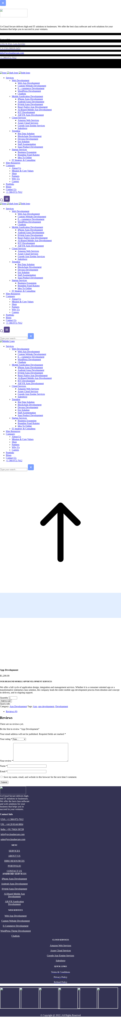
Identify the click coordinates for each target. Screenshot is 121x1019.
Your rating (6, 739)
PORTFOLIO (14, 866)
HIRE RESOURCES (14, 861)
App (35, 706)
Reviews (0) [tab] (11, 711)
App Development (18, 706)
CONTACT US (14, 871)
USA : (4, 819)
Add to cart (6, 701)
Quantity (4, 697)
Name (3, 766)
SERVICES (14, 851)
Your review (6, 761)
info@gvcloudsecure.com (12, 834)
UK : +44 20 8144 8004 (12, 824)
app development (46, 706)
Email (3, 771)
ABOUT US (14, 856)
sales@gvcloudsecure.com (13, 839)
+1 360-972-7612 (15, 819)
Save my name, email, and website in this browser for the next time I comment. (40, 777)
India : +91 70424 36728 (12, 829)
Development (61, 706)
